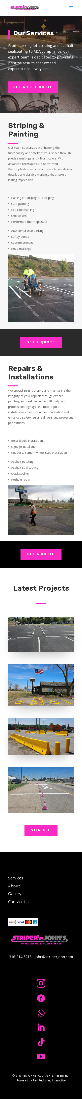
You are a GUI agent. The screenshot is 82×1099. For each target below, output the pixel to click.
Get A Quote (41, 342)
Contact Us (18, 901)
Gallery (14, 893)
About (14, 886)
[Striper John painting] (41, 321)
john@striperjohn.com (54, 956)
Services (15, 878)
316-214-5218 (20, 956)
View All (41, 830)
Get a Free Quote (33, 87)
